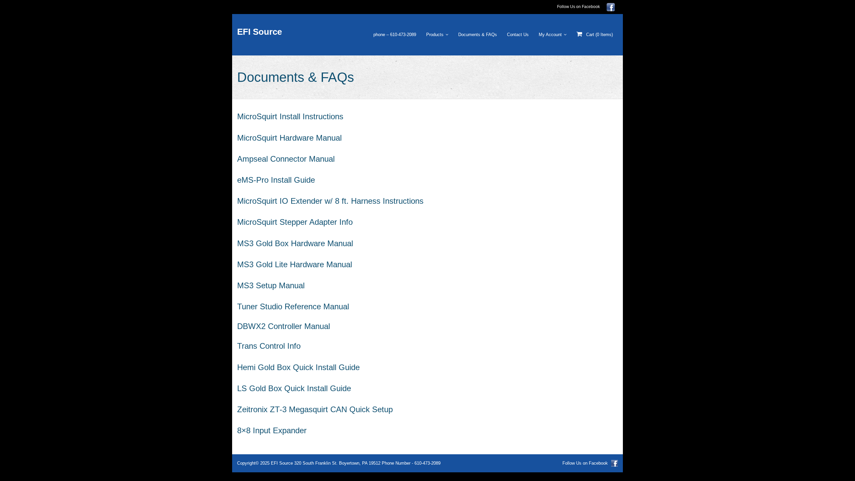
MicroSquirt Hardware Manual (289, 137)
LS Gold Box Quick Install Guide (294, 388)
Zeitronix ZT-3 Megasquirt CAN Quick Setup (315, 409)
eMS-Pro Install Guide (276, 179)
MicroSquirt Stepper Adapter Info (295, 221)
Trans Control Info (269, 345)
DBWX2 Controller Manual (283, 326)
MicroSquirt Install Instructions (290, 116)
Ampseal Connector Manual (286, 158)
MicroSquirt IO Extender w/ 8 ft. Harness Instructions (330, 200)
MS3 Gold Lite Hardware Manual (294, 264)
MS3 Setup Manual (271, 285)
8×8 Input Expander (272, 430)
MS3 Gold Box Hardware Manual (295, 243)
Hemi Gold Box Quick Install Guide (298, 367)
